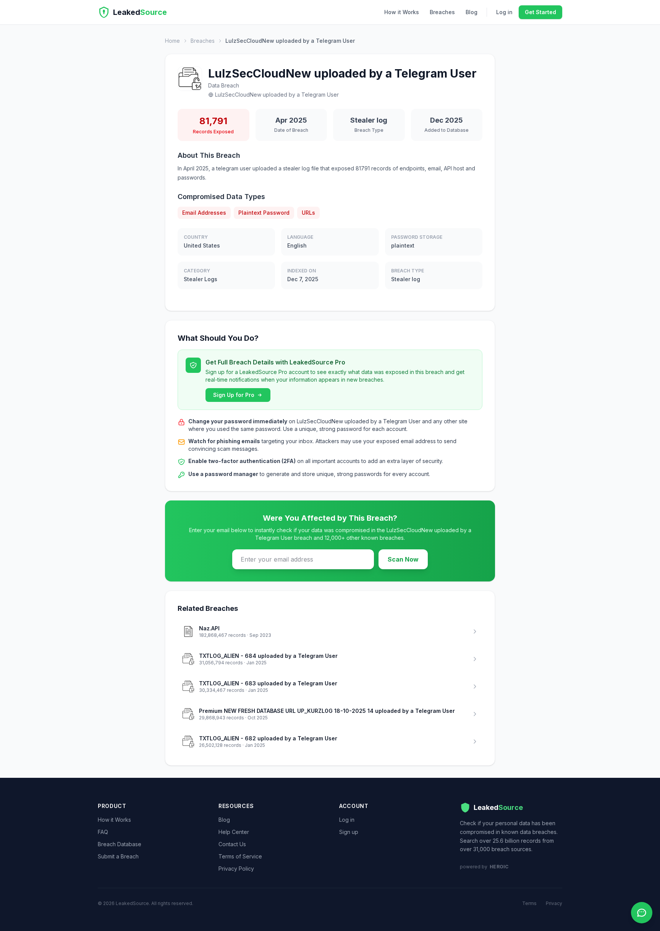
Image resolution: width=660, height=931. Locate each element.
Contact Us (232, 844)
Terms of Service (240, 856)
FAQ (103, 832)
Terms (529, 903)
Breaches (442, 12)
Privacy (554, 903)
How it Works (401, 12)
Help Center (233, 832)
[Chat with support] (641, 912)
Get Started (540, 12)
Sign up (348, 832)
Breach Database (119, 844)
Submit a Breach (118, 856)
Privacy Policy (236, 868)
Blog (471, 12)
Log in (504, 12)
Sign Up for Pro (233, 395)
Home (172, 40)
